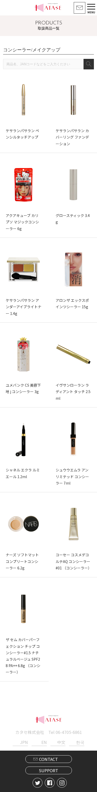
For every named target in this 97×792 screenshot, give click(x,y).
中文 (61, 742)
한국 (80, 742)
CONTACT (48, 759)
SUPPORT (48, 770)
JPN (24, 742)
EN (44, 742)
